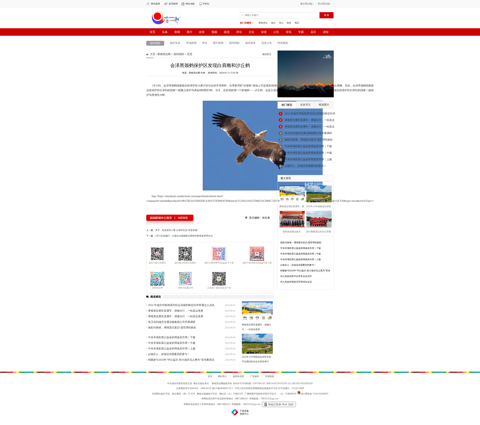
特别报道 (283, 43)
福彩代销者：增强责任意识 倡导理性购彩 (172, 327)
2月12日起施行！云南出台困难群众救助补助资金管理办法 (184, 235)
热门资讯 (287, 104)
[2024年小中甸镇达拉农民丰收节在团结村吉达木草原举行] (257, 344)
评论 (204, 43)
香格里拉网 (164, 54)
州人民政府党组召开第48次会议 (296, 282)
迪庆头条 (175, 43)
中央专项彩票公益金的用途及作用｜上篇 (171, 348)
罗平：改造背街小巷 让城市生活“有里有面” (176, 230)
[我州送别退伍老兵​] (291, 219)
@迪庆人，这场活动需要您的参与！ (169, 354)
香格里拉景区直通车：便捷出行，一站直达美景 (175, 310)
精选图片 (324, 104)
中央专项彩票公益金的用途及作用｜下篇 (171, 337)
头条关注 (305, 104)
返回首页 (266, 54)
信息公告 (266, 43)
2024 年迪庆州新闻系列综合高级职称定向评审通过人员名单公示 (310, 114)
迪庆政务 (250, 43)
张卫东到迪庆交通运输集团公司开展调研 (171, 322)
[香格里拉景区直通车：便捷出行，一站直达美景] (257, 311)
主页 (152, 54)
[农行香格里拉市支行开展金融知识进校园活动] (317, 219)
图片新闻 (218, 43)
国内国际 (155, 43)
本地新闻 (191, 43)
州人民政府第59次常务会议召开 (296, 276)
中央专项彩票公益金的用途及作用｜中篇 (171, 343)
